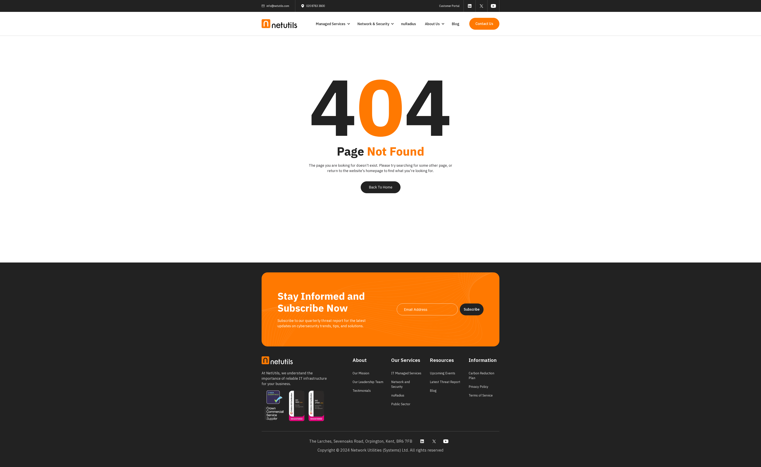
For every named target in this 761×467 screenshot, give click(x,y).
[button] (332, 23)
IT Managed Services (406, 373)
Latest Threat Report (445, 382)
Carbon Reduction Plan (481, 375)
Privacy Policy (478, 387)
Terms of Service (481, 395)
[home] (279, 24)
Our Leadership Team (368, 382)
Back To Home (380, 187)
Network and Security (400, 384)
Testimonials (362, 391)
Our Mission (361, 373)
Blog (455, 24)
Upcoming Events (442, 373)
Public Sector (400, 404)
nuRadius (408, 24)
